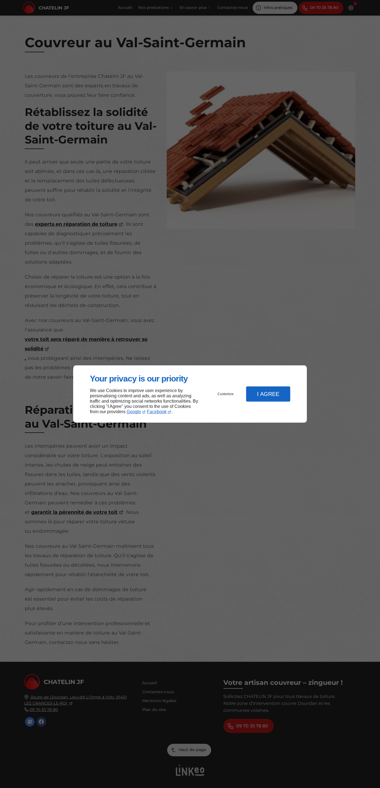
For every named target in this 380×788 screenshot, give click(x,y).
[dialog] (190, 394)
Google (134, 411)
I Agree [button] (268, 394)
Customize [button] (226, 394)
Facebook (157, 411)
